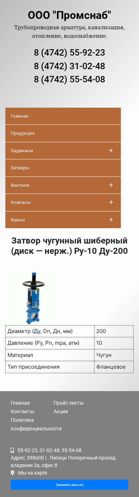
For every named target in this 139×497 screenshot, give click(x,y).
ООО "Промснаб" (69, 15)
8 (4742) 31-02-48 (69, 66)
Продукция (23, 133)
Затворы (20, 167)
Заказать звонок (69, 485)
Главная (19, 116)
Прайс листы (68, 403)
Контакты (22, 411)
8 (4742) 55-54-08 (69, 79)
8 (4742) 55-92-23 (69, 52)
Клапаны (62, 202)
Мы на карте (32, 473)
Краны (62, 219)
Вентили (62, 185)
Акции (60, 411)
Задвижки (62, 150)
